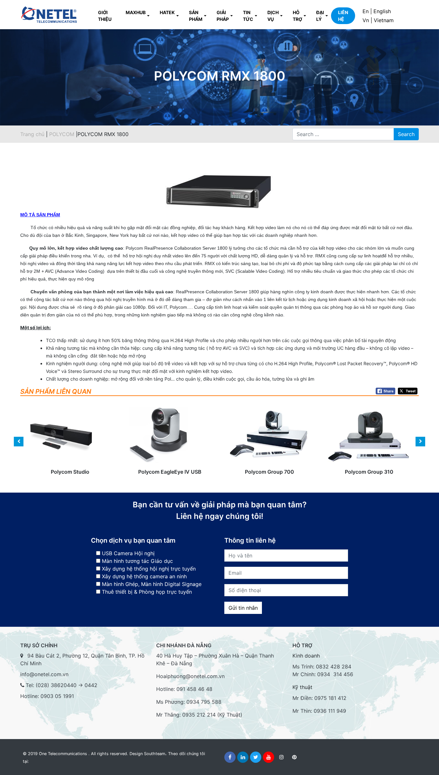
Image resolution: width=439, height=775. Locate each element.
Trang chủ (32, 134)
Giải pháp (223, 16)
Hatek (167, 12)
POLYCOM (62, 134)
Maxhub (136, 12)
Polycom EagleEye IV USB (169, 447)
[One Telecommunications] (49, 15)
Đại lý (320, 16)
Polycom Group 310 (369, 447)
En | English (377, 11)
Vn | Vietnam (378, 20)
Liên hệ (343, 16)
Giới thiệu (105, 16)
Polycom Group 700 (269, 447)
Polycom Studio (70, 447)
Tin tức (248, 16)
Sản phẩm (195, 16)
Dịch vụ (273, 16)
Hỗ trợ (297, 16)
